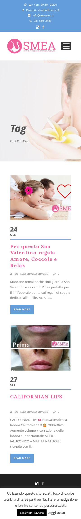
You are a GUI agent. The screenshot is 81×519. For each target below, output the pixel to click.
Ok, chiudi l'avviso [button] (32, 513)
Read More (22, 309)
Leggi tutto (56, 512)
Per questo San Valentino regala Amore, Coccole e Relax (33, 256)
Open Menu (66, 46)
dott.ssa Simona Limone (31, 273)
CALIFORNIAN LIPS (36, 396)
